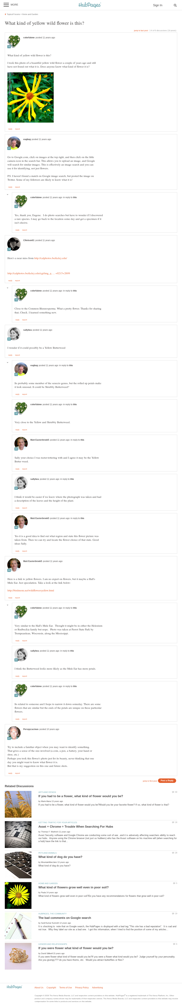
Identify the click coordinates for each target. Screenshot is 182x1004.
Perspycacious (31, 729)
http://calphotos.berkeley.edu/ (50, 258)
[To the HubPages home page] (14, 987)
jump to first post (150, 781)
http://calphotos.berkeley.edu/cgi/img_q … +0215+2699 (38, 273)
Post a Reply (167, 780)
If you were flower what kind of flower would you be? (75, 948)
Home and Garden (48, 883)
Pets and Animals (47, 853)
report (17, 129)
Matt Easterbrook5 (39, 440)
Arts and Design (47, 792)
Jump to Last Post (141, 30)
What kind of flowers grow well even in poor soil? (73, 887)
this (75, 197)
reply (10, 129)
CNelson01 (28, 240)
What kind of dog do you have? (60, 857)
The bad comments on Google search (64, 918)
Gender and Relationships (52, 944)
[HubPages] (89, 5)
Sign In (157, 5)
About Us (38, 987)
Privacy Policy (82, 987)
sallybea (27, 330)
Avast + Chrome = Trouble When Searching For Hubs (75, 826)
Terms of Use (65, 987)
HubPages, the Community (52, 914)
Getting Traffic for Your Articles (57, 822)
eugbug (27, 139)
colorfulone (29, 37)
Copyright (51, 987)
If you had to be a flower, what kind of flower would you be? (80, 796)
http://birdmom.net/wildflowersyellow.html (30, 590)
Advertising (97, 987)
